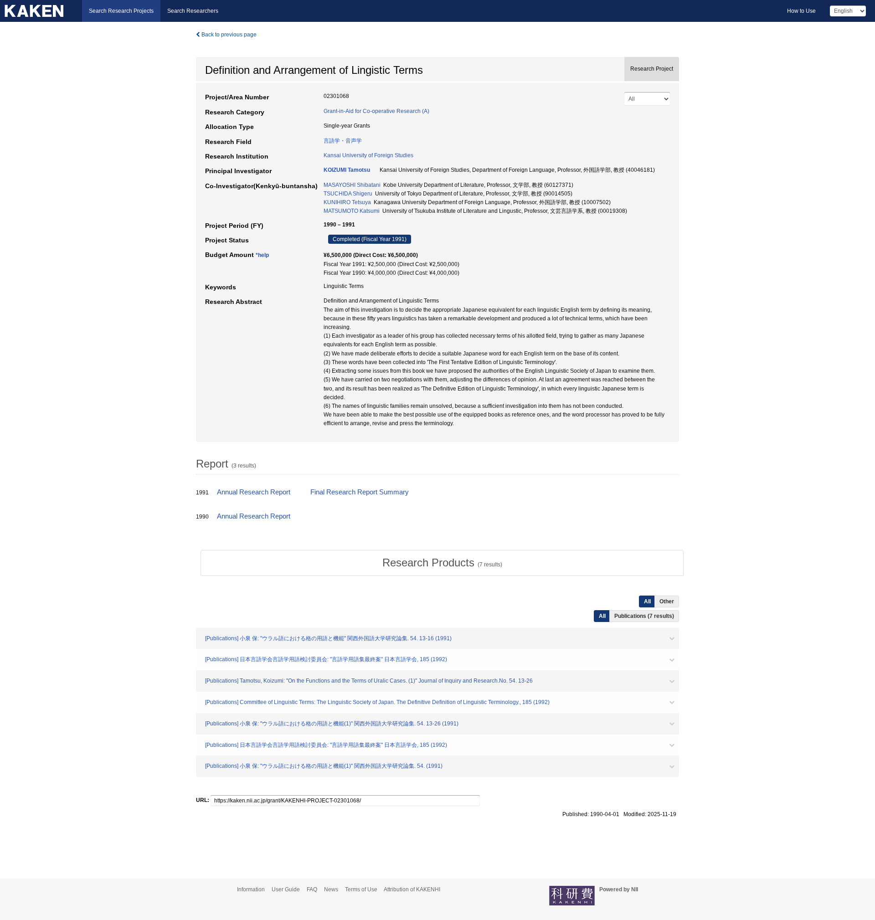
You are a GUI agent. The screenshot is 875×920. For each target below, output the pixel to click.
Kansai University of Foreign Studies (368, 155)
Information (251, 889)
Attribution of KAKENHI (412, 889)
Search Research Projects (121, 11)
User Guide (286, 889)
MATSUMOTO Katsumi (352, 211)
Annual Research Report (253, 492)
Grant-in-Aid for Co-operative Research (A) (376, 111)
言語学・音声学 (343, 141)
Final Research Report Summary (359, 492)
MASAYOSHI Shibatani (352, 185)
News (331, 889)
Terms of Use (361, 889)
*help (262, 255)
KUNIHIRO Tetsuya (347, 202)
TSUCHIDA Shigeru (348, 193)
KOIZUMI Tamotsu (347, 170)
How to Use (801, 11)
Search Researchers (192, 11)
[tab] (442, 563)
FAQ (312, 889)
